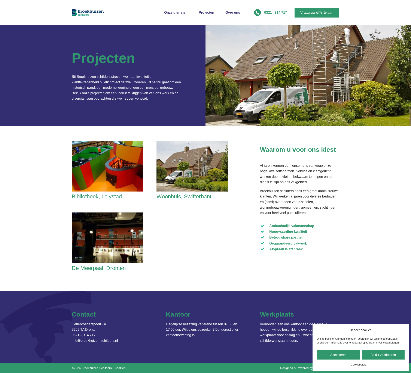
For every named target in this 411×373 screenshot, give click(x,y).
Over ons (232, 12)
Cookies (120, 368)
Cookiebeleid (358, 364)
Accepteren (338, 355)
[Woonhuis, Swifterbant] (192, 166)
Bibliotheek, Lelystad (97, 196)
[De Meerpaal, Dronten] (107, 237)
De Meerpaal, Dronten (99, 268)
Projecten (206, 12)
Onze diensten (176, 12)
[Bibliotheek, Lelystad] (107, 166)
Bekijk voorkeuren (383, 355)
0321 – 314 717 (83, 335)
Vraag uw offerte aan (317, 12)
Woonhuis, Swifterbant (183, 196)
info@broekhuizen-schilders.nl (95, 340)
